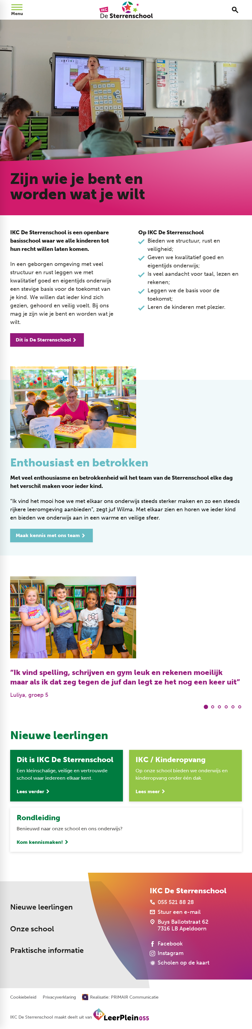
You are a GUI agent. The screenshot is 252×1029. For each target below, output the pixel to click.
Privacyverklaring (59, 997)
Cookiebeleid (23, 997)
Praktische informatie (47, 950)
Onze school (32, 928)
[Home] (125, 10)
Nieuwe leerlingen (41, 906)
